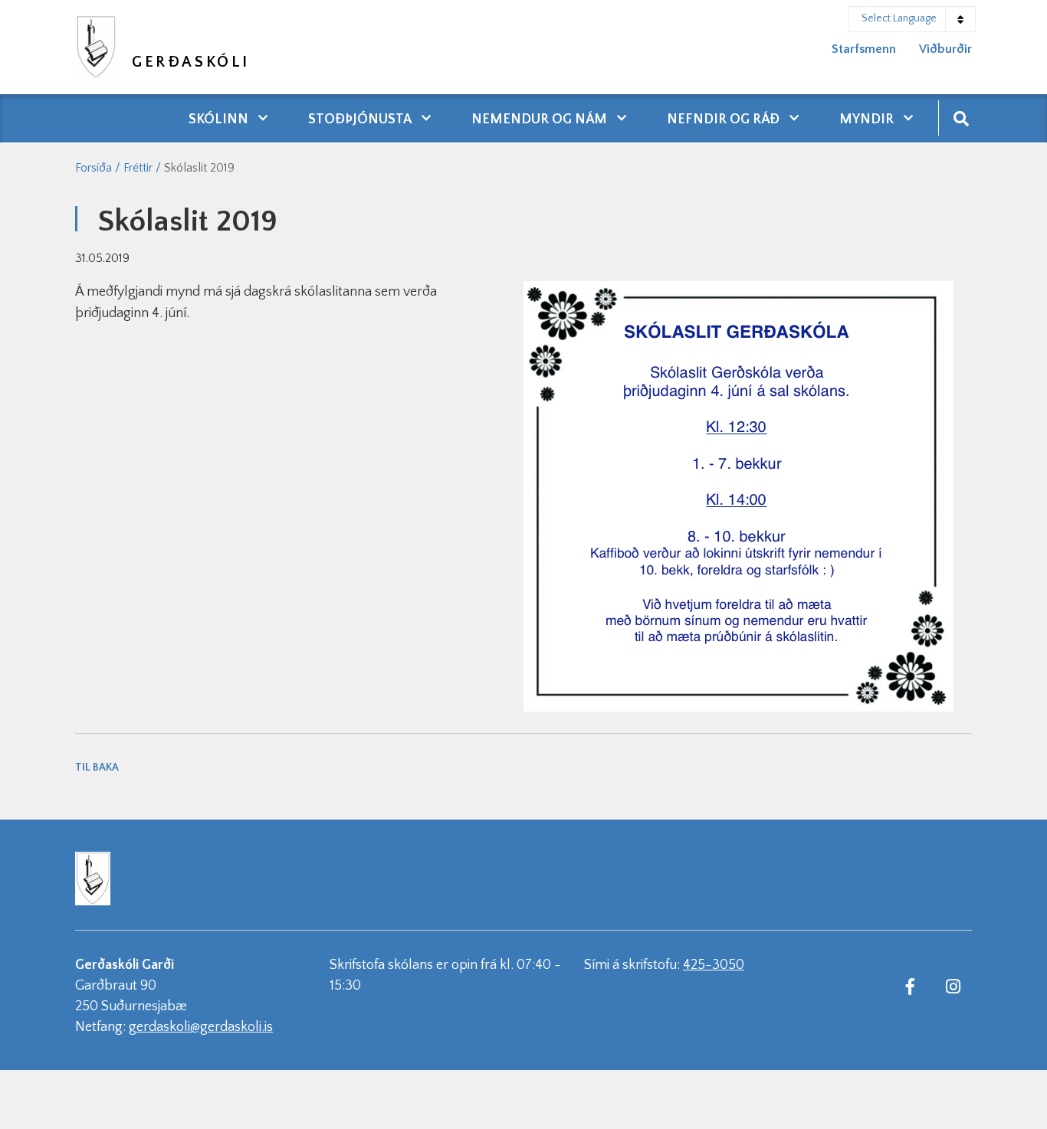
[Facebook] (909, 985)
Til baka (97, 767)
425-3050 (713, 965)
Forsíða (93, 168)
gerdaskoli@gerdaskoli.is (201, 1027)
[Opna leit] (960, 117)
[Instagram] (952, 985)
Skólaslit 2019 (199, 168)
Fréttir (138, 168)
